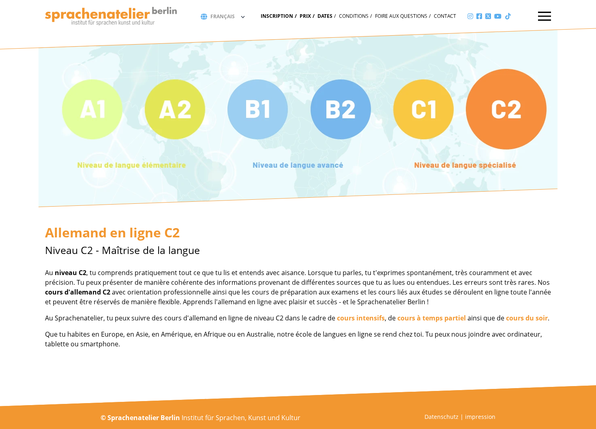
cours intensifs (361, 318)
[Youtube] (498, 16)
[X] (488, 16)
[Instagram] (470, 16)
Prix (305, 16)
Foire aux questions (401, 16)
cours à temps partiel (431, 318)
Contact (445, 16)
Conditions (354, 16)
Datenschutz (441, 416)
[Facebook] (479, 16)
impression (480, 416)
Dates (324, 16)
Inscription (277, 16)
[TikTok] (508, 16)
